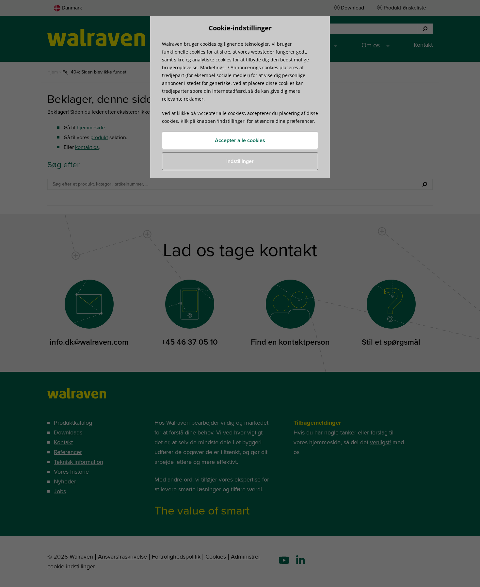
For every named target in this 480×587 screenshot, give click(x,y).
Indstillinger (240, 161)
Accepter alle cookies (240, 140)
